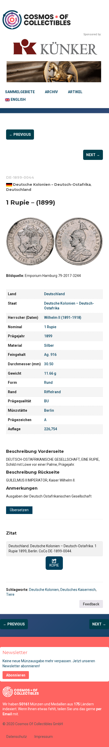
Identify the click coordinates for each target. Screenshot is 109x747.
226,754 (50, 429)
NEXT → (93, 155)
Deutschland (18, 189)
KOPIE (54, 565)
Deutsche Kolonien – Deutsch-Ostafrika (52, 184)
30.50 (48, 364)
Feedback (91, 604)
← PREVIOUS (20, 134)
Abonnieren (15, 675)
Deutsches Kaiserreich (78, 590)
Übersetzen (19, 510)
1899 (48, 336)
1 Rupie (50, 327)
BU (46, 401)
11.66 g (50, 373)
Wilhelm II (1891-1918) (62, 318)
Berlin (49, 410)
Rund (48, 382)
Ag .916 (50, 355)
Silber (49, 345)
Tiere (10, 594)
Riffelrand (52, 392)
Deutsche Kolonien (44, 590)
